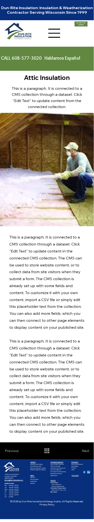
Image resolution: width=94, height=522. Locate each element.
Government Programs (57, 464)
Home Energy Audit (35, 466)
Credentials (33, 481)
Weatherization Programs (57, 468)
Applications (53, 475)
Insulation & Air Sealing (36, 464)
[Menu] (54, 33)
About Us (32, 477)
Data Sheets (74, 466)
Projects (73, 468)
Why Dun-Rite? (34, 479)
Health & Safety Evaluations (37, 469)
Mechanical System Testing (38, 468)
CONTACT (53, 480)
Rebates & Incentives (56, 473)
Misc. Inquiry (53, 492)
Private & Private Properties (58, 471)
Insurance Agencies (55, 469)
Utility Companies (55, 466)
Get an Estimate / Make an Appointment (57, 485)
